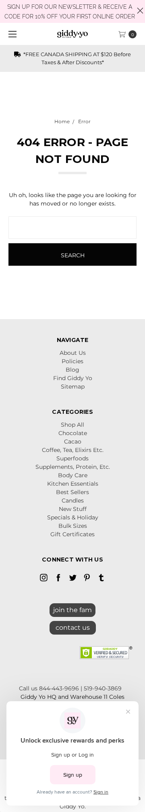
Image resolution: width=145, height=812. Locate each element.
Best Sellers (72, 492)
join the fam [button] (72, 610)
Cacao (72, 441)
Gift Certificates (72, 534)
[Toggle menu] (11, 34)
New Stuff (73, 509)
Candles (73, 500)
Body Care (72, 475)
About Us (73, 352)
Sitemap (73, 386)
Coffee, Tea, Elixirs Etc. (73, 450)
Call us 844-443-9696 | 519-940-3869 (70, 688)
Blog (72, 369)
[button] (73, 626)
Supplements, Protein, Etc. (72, 466)
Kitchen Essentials (72, 483)
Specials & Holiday (72, 517)
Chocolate (72, 433)
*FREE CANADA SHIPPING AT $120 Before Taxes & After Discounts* (76, 58)
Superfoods (72, 458)
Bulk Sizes (72, 525)
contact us (73, 627)
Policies (72, 361)
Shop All (72, 424)
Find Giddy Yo (72, 378)
